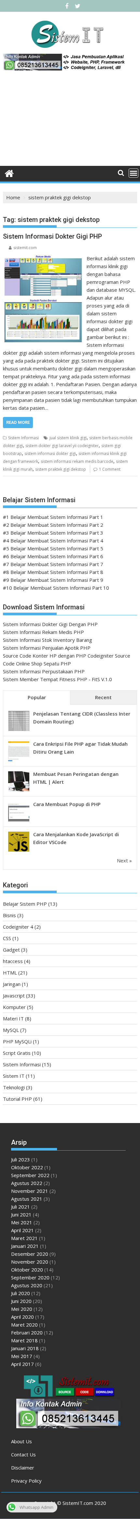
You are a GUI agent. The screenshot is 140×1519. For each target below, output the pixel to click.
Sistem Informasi (23, 438)
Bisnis (9, 915)
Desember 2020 (29, 1254)
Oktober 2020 (27, 1269)
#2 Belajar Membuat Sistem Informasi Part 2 (53, 525)
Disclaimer (22, 1467)
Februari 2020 (27, 1332)
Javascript (14, 995)
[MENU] (133, 173)
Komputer (14, 1007)
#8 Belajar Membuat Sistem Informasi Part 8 (53, 572)
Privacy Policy (26, 1480)
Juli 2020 (20, 1293)
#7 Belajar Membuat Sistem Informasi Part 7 (53, 564)
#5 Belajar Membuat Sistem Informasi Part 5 (53, 548)
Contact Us (23, 1454)
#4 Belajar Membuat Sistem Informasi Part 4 (53, 540)
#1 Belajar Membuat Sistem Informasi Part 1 (53, 517)
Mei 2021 (21, 1222)
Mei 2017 (21, 1356)
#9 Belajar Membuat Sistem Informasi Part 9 (53, 580)
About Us (21, 1441)
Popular (37, 697)
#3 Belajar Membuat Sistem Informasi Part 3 (53, 532)
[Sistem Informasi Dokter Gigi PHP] (43, 258)
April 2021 (22, 1230)
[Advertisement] (70, 121)
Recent (103, 697)
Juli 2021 (20, 1206)
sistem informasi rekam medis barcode (77, 461)
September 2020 (30, 1277)
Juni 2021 (21, 1214)
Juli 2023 (20, 1159)
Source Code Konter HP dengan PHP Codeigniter (58, 655)
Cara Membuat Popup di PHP (67, 804)
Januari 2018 (25, 1348)
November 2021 (29, 1191)
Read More (18, 422)
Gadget (11, 949)
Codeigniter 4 (18, 926)
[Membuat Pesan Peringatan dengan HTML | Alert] (18, 790)
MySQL (11, 1030)
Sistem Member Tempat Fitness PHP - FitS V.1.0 (57, 679)
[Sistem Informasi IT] (9, 172)
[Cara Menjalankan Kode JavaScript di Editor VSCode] (18, 851)
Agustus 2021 (26, 1198)
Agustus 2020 (26, 1285)
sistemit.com (25, 247)
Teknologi (14, 1087)
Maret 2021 (24, 1238)
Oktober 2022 (27, 1167)
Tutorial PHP (17, 1098)
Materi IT (13, 1018)
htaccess (13, 961)
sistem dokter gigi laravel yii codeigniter (62, 445)
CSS (7, 938)
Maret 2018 (24, 1340)
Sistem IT (13, 1076)
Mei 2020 (21, 1309)
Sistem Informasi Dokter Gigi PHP (52, 236)
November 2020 (29, 1261)
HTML (10, 972)
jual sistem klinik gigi (68, 438)
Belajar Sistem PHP (25, 903)
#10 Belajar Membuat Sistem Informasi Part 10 (56, 587)
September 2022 (30, 1175)
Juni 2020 (21, 1301)
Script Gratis (17, 1053)
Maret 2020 (24, 1324)
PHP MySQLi (17, 1041)
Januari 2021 (25, 1246)
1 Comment (109, 469)
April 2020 (22, 1316)
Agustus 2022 (26, 1183)
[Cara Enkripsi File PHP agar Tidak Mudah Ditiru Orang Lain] (18, 760)
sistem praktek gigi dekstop (60, 469)
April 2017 (22, 1364)
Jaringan (12, 984)
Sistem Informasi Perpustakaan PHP (44, 671)
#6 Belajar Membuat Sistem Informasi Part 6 (53, 556)
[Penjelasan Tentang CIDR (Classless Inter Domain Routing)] (18, 730)
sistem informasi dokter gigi (50, 453)
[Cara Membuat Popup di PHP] (18, 821)
